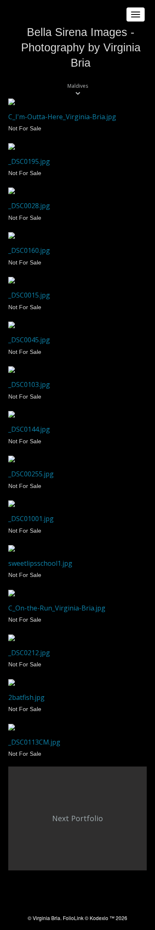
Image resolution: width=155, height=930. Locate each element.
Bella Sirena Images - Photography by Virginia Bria (81, 47)
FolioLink (73, 917)
